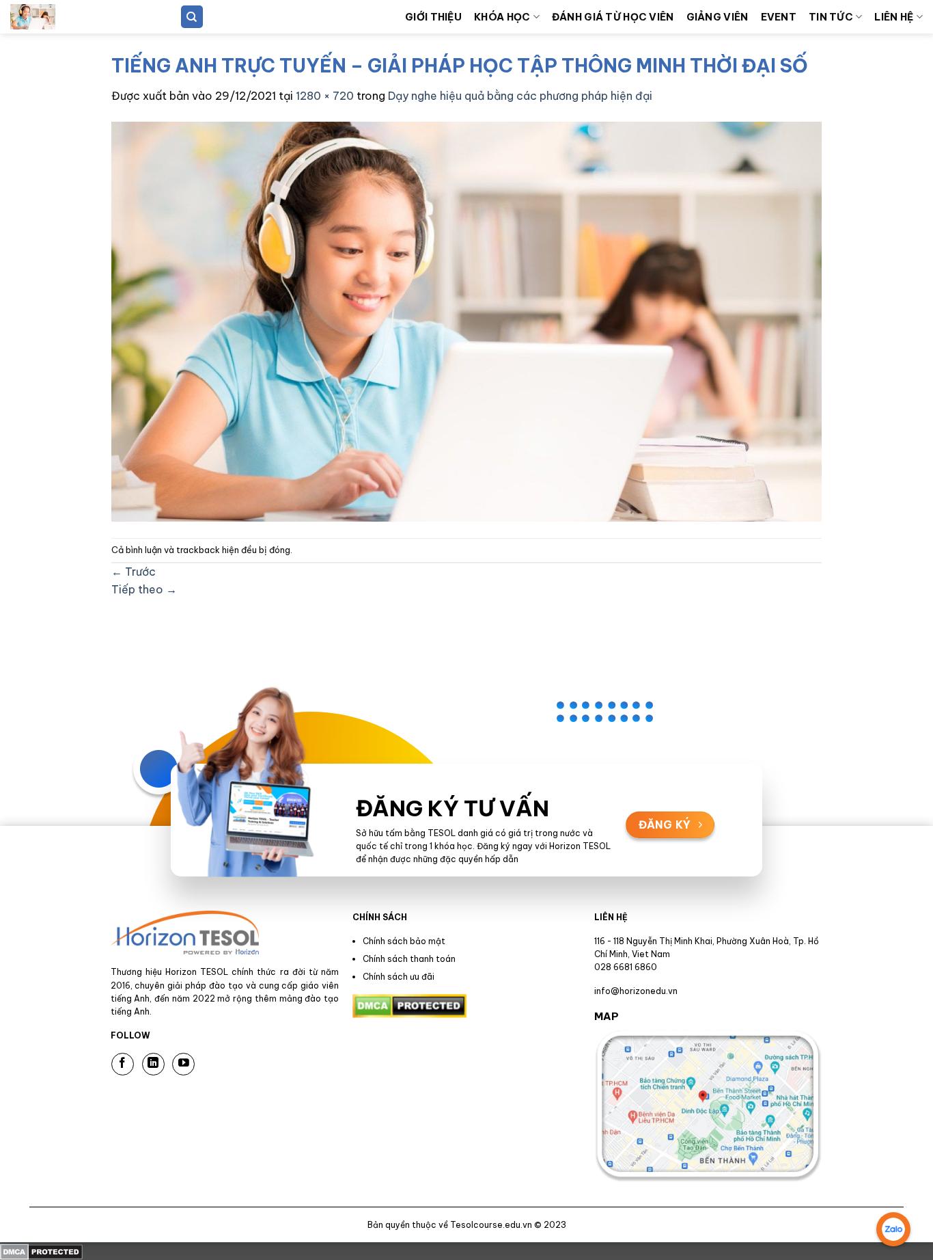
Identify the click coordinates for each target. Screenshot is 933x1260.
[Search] (192, 16)
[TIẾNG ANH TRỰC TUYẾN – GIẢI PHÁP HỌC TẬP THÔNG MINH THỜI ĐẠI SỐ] (466, 320)
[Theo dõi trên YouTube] (183, 1064)
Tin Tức (831, 17)
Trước (133, 571)
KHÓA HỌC (502, 17)
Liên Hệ (893, 17)
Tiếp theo (144, 589)
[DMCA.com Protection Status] (41, 1250)
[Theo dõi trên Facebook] (122, 1064)
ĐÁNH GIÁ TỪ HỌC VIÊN (613, 17)
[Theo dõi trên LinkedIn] (153, 1064)
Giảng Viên (717, 17)
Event (778, 17)
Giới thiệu (433, 17)
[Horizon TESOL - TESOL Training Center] (78, 16)
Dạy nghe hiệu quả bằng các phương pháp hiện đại (520, 96)
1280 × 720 (325, 96)
